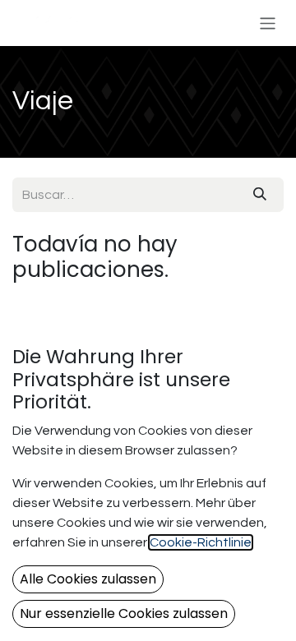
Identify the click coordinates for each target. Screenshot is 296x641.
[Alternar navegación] (268, 23)
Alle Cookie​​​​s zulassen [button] (88, 579)
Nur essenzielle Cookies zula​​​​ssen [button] (124, 613)
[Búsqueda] (260, 195)
